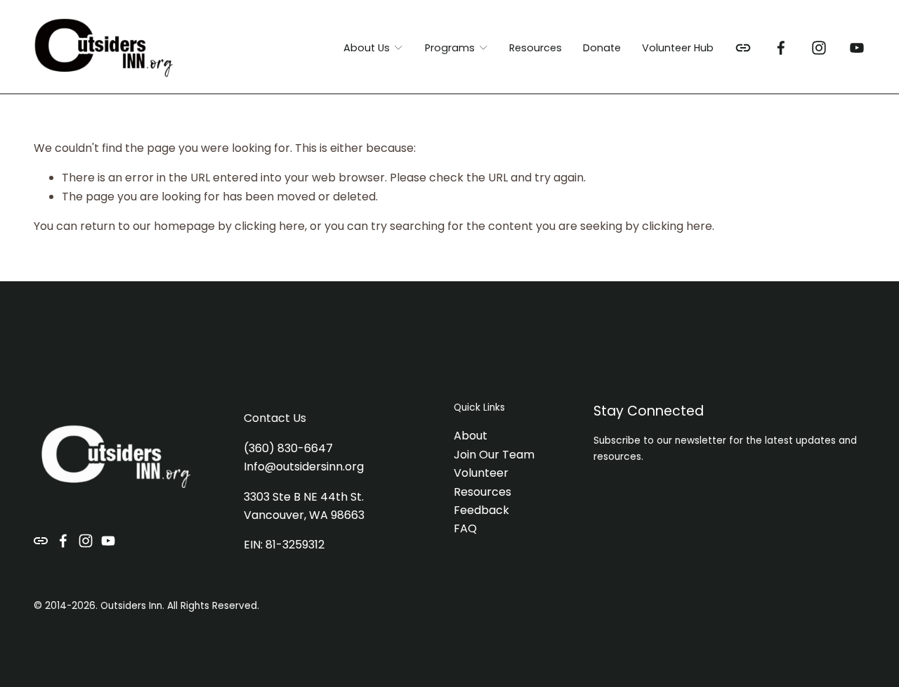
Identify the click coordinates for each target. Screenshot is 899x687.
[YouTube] (856, 47)
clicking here (270, 226)
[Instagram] (819, 47)
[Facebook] (781, 47)
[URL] (743, 47)
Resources (535, 48)
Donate (602, 48)
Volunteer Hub (678, 48)
